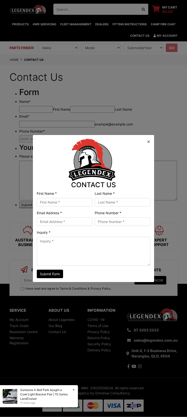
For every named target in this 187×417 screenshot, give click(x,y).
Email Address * (49, 213)
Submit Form (50, 274)
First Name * (47, 193)
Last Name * (105, 193)
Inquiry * (43, 232)
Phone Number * (108, 213)
